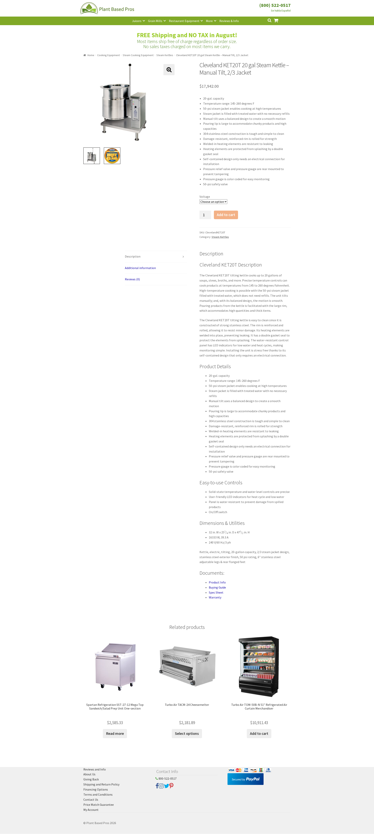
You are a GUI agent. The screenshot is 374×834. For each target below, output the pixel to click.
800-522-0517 (167, 778)
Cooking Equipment (108, 55)
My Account (91, 810)
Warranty (215, 597)
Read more (115, 733)
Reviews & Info (229, 21)
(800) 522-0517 (275, 5)
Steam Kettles (164, 55)
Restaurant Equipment (184, 21)
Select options (187, 733)
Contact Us (90, 799)
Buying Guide (217, 587)
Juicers (136, 21)
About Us (89, 774)
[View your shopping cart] (279, 20)
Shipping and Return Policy (101, 784)
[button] (169, 69)
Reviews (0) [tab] (132, 279)
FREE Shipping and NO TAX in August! (187, 35)
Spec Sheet (216, 592)
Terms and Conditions (98, 794)
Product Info (217, 582)
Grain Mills (155, 21)
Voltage (204, 197)
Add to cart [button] (259, 733)
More (209, 21)
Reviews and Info (94, 769)
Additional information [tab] (140, 268)
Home (90, 55)
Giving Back (91, 779)
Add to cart (226, 214)
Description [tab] (132, 256)
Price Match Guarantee (98, 805)
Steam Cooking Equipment (138, 55)
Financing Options (95, 789)
